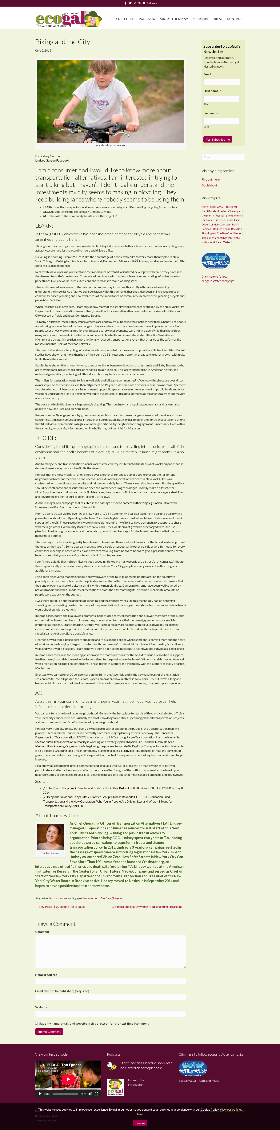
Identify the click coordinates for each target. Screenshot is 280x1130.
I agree (140, 1123)
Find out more (57, 898)
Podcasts (147, 18)
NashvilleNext (130, 750)
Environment (90, 898)
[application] (68, 1079)
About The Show (174, 18)
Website (41, 1007)
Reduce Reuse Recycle (226, 228)
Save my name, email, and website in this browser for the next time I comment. (94, 1023)
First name (212, 90)
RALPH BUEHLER (131, 788)
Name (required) (46, 974)
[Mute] (90, 1094)
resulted (86, 503)
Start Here (125, 18)
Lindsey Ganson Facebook (52, 160)
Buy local (231, 206)
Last (206, 126)
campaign (68, 503)
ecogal (220, 215)
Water (227, 242)
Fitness (219, 219)
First (207, 104)
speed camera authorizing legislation (138, 503)
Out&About (209, 185)
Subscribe (201, 18)
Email (207, 74)
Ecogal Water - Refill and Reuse (199, 1080)
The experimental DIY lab (217, 237)
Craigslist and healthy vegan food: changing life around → (149, 906)
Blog (218, 18)
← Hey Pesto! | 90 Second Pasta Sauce (60, 906)
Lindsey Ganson (111, 898)
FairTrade (207, 219)
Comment (42, 931)
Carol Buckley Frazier (214, 211)
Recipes (206, 228)
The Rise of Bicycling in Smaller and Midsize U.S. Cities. (82, 788)
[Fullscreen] (96, 1094)
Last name (210, 113)
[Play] (40, 1094)
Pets (235, 224)
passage (105, 503)
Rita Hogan (208, 233)
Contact (234, 18)
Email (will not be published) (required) (62, 991)
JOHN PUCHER (160, 788)
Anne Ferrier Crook (213, 206)
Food (229, 219)
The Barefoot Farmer (229, 233)
